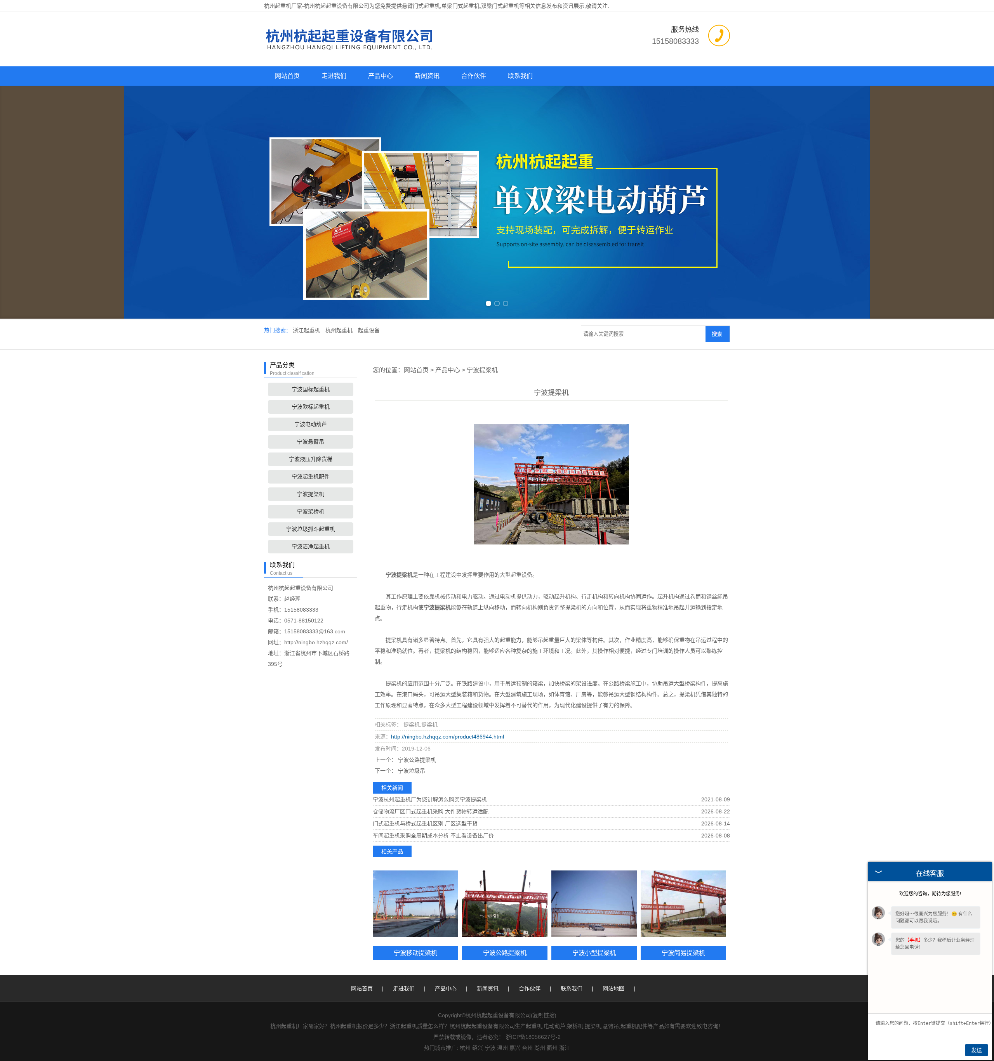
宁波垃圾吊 (410, 771)
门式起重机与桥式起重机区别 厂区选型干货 (425, 823)
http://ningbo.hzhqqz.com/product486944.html (447, 736)
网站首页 (287, 76)
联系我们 (520, 76)
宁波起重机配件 (311, 476)
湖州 (539, 1048)
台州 (527, 1048)
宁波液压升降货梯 (310, 459)
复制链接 (543, 1015)
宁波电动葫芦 (310, 424)
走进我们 (333, 76)
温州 (502, 1048)
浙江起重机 (307, 330)
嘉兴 (514, 1048)
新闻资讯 (427, 76)
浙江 (564, 1048)
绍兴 (477, 1048)
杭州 (465, 1048)
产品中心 (380, 76)
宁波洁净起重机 (311, 546)
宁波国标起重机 (311, 389)
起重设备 (369, 330)
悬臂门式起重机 (421, 6)
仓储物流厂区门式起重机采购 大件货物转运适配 (430, 811)
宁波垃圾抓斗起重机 (310, 529)
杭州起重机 (339, 330)
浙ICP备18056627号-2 (533, 1037)
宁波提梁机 (310, 494)
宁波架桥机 (310, 511)
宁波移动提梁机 (415, 952)
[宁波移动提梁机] (415, 903)
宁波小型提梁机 (594, 952)
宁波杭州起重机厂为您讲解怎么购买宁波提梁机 (430, 799)
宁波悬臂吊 (310, 442)
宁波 (490, 1048)
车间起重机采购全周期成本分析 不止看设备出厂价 (433, 835)
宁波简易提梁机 (683, 952)
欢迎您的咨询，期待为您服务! (930, 893)
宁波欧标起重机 (311, 407)
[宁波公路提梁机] (504, 903)
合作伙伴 (473, 76)
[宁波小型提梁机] (594, 903)
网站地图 (613, 988)
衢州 (552, 1048)
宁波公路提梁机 (416, 760)
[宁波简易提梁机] (683, 903)
